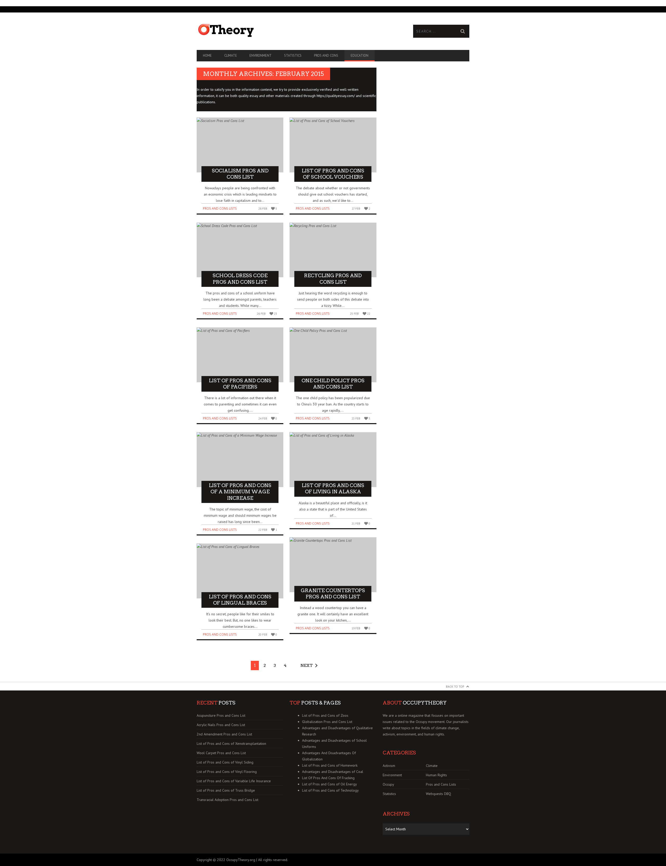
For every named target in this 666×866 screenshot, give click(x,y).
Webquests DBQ (438, 793)
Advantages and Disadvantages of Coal (332, 771)
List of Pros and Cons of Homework (329, 765)
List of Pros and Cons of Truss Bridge (226, 790)
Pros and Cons (326, 55)
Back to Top (455, 686)
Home (207, 55)
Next (306, 665)
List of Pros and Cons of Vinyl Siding (225, 762)
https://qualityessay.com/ (336, 95)
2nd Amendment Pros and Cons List (224, 734)
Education (359, 55)
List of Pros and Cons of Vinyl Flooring (227, 771)
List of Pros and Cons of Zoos (325, 715)
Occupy (388, 784)
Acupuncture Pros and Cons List (221, 715)
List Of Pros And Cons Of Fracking (328, 777)
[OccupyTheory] (265, 30)
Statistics (293, 55)
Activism (389, 765)
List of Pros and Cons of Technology (330, 790)
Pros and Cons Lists (220, 208)
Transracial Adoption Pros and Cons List (227, 799)
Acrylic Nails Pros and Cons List (221, 724)
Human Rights (436, 775)
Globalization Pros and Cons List (327, 721)
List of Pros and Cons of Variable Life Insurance (234, 781)
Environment (260, 55)
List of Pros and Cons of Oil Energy (329, 784)
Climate (230, 55)
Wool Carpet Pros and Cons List (221, 753)
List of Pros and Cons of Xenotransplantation (231, 743)
